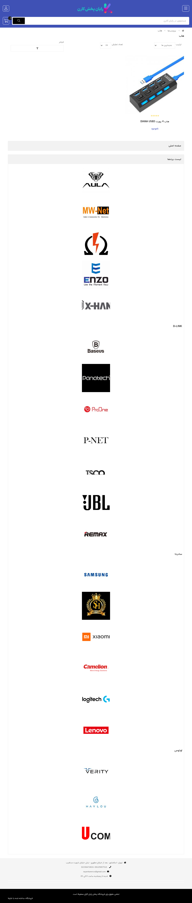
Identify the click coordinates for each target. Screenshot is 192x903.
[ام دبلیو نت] (96, 212)
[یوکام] (96, 833)
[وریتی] (96, 770)
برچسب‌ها (172, 30)
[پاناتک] (96, 378)
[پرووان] (96, 409)
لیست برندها (174, 159)
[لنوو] (96, 730)
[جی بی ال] (96, 502)
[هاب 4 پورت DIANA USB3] (154, 84)
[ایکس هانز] (96, 306)
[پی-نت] (96, 440)
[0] (6, 21)
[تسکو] (96, 471)
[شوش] (96, 605)
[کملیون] (96, 668)
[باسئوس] (96, 346)
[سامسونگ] (96, 574)
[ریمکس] (96, 533)
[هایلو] (96, 802)
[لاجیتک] (96, 699)
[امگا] (96, 243)
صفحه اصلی (175, 146)
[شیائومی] (96, 636)
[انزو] (96, 274)
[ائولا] (96, 181)
